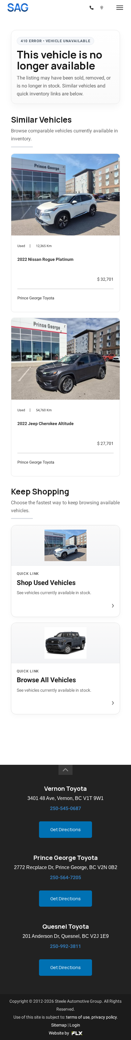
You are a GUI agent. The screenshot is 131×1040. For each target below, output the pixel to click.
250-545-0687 (65, 808)
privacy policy (104, 1017)
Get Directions (65, 829)
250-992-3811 (65, 946)
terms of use (78, 1017)
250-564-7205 (65, 877)
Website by (59, 1033)
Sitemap (59, 1025)
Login (74, 1025)
